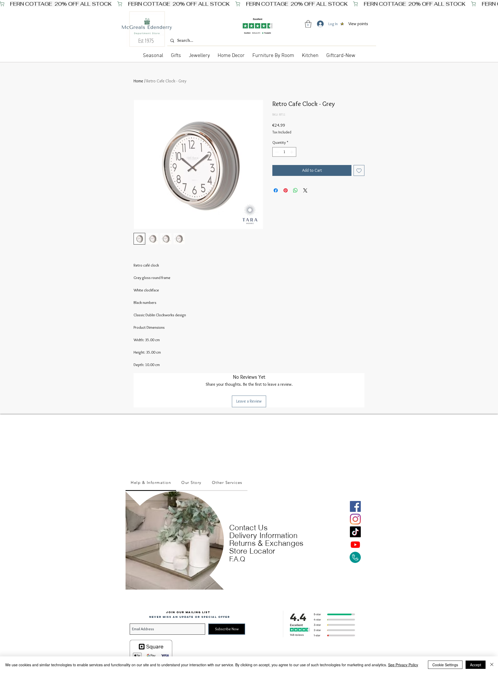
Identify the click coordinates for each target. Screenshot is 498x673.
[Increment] (292, 151)
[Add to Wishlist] (359, 170)
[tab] (151, 483)
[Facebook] (355, 506)
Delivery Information (263, 535)
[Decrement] (276, 151)
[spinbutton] (284, 151)
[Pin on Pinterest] (285, 190)
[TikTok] (355, 531)
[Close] (492, 665)
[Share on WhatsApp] (295, 190)
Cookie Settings (445, 664)
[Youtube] (355, 544)
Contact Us (248, 527)
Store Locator (252, 550)
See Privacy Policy (403, 664)
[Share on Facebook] (276, 190)
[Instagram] (355, 519)
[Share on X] (305, 190)
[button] (308, 24)
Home (138, 80)
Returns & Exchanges (266, 543)
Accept (475, 664)
